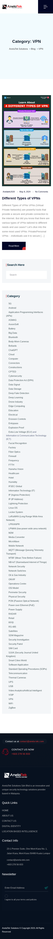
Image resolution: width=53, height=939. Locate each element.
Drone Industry (16, 402)
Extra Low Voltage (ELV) (20, 432)
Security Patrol (16, 644)
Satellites (13, 631)
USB (11, 686)
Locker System (16, 512)
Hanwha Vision (16, 469)
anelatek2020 (9, 192)
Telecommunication (18, 673)
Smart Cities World (18, 660)
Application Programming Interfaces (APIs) (24, 314)
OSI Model (14, 588)
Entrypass (13, 423)
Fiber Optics (14, 452)
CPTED (12, 372)
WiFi (11, 703)
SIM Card (13, 648)
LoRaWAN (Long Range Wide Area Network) (24, 518)
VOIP (11, 695)
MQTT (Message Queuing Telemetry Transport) (24, 552)
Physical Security (17, 597)
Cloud (11, 354)
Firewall (12, 456)
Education (13, 410)
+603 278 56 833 (21, 754)
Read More (14, 246)
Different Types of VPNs (21, 198)
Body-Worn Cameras (19, 341)
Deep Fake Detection (19, 393)
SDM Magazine (16, 635)
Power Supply (15, 609)
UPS (11, 682)
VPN (11, 699)
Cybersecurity (15, 376)
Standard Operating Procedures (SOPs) (28, 669)
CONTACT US (9, 821)
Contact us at (24, 741)
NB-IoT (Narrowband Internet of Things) (28, 562)
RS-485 (12, 627)
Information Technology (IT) (22, 490)
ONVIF (12, 579)
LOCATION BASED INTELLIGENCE (20, 831)
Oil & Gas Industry (17, 575)
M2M (11, 533)
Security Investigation (19, 640)
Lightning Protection (18, 503)
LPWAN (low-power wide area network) (27, 528)
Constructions (15, 367)
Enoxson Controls (17, 419)
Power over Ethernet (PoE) (21, 605)
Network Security (17, 566)
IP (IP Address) (16, 499)
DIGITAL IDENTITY (11, 826)
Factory (12, 447)
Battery (12, 328)
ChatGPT (13, 350)
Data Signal (14, 384)
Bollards (13, 346)
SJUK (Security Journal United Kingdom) (22, 654)
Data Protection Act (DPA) (21, 380)
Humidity (13, 482)
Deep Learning (16, 397)
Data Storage (15, 389)
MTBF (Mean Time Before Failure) (25, 558)
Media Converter (17, 537)
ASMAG (12, 320)
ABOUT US (7, 816)
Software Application (18, 665)
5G (10, 303)
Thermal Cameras (17, 677)
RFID (11, 622)
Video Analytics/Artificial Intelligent (25, 690)
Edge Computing (17, 406)
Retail (11, 618)
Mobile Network (16, 546)
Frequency (14, 460)
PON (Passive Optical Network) (24, 601)
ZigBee (12, 708)
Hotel (11, 478)
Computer (13, 359)
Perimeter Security (17, 592)
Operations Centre (17, 584)
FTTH (11, 465)
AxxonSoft (13, 324)
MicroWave (14, 541)
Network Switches (17, 571)
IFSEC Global (15, 486)
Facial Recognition (18, 443)
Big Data (13, 333)
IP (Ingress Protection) (19, 495)
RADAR (12, 614)
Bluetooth (13, 337)
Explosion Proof (16, 428)
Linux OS (13, 508)
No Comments (41, 192)
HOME (5, 810)
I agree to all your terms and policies (21, 899)
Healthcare (14, 473)
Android (12, 308)
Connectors (14, 363)
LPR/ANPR (14, 524)
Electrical (13, 415)
